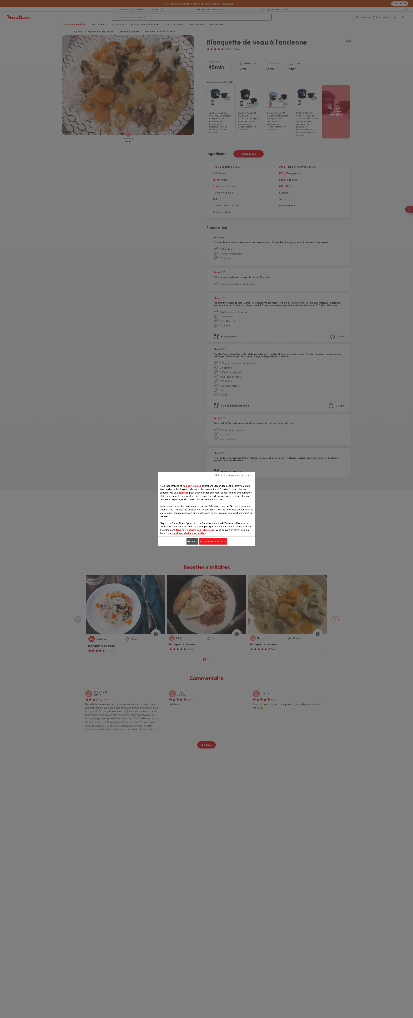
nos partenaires (192, 485)
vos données (181, 492)
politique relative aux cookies (189, 533)
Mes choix (192, 541)
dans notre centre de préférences (195, 530)
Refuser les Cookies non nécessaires (234, 475)
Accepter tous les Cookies (213, 541)
